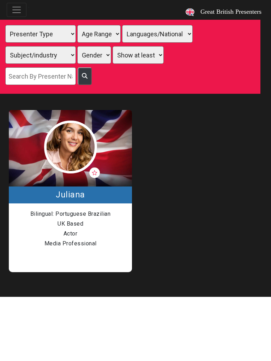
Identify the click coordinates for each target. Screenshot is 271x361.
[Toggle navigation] (16, 10)
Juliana (70, 195)
